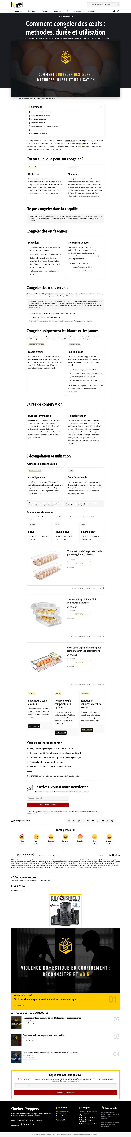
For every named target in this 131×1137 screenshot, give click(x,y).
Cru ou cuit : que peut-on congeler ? (40, 112)
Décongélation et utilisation (38, 133)
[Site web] (104, 855)
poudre (82, 143)
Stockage (58, 693)
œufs (64, 776)
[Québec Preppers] (17, 5)
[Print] (112, 821)
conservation (70, 140)
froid (54, 485)
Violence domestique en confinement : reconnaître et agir (45, 999)
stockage (77, 776)
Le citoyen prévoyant (30, 38)
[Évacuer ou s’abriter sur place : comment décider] (16, 1040)
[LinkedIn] (119, 855)
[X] (110, 855)
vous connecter (25, 880)
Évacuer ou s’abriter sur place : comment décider (50, 766)
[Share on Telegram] (93, 821)
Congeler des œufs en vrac (38, 123)
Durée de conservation (37, 130)
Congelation (50, 776)
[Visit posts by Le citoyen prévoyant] (13, 855)
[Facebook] (107, 855)
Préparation (70, 776)
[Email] (103, 821)
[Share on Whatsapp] (83, 821)
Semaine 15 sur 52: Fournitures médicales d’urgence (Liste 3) (55, 753)
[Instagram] (116, 855)
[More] (117, 821)
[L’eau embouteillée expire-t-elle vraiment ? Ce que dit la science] (16, 1057)
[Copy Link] (107, 821)
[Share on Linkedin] (88, 821)
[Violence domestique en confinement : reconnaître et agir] (65, 960)
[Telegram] (33, 1124)
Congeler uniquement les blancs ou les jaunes (44, 126)
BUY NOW (79, 563)
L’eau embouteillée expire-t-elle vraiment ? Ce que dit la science (50, 1052)
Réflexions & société (23, 995)
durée (32, 420)
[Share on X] (74, 821)
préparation (36, 359)
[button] (114, 11)
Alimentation (42, 776)
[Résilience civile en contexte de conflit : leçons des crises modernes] (16, 1022)
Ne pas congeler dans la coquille (40, 115)
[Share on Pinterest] (78, 821)
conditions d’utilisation (55, 811)
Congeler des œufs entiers (38, 119)
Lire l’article (34, 726)
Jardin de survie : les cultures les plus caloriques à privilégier (55, 757)
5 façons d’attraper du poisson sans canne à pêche (51, 748)
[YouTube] (113, 855)
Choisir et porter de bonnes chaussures (46, 762)
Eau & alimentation (65, 16)
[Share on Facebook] (69, 821)
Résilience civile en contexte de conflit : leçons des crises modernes (52, 1018)
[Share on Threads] (98, 821)
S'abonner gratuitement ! (47, 805)
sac (46, 271)
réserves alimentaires (92, 715)
